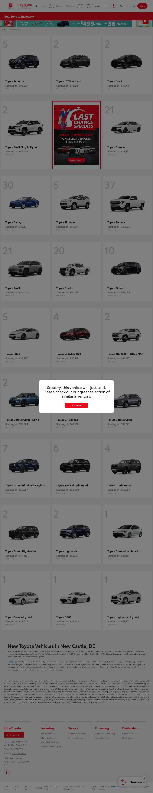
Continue (76, 405)
